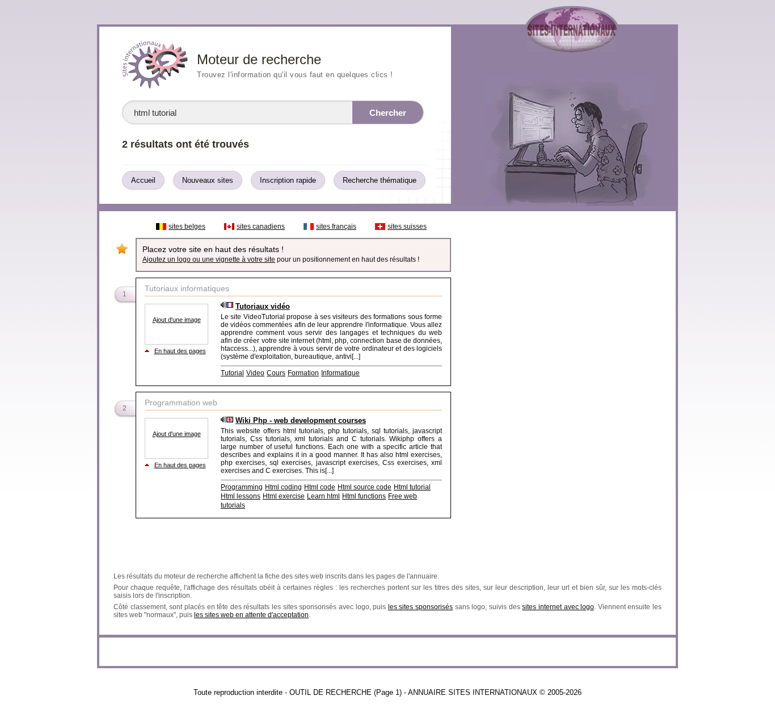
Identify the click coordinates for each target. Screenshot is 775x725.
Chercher (387, 113)
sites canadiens (261, 227)
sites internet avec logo (558, 607)
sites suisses (407, 227)
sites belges (187, 227)
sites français (336, 227)
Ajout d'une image (177, 319)
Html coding (283, 487)
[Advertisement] (563, 387)
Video (255, 373)
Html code (319, 487)
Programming (242, 487)
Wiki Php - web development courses (300, 420)
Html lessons (240, 496)
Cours (276, 373)
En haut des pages (180, 350)
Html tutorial (412, 487)
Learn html (323, 496)
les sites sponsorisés (420, 607)
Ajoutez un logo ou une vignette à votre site (208, 259)
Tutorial (232, 373)
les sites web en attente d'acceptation (251, 615)
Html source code (364, 487)
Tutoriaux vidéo (262, 306)
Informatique (340, 373)
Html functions (364, 496)
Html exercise (284, 496)
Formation (303, 373)
